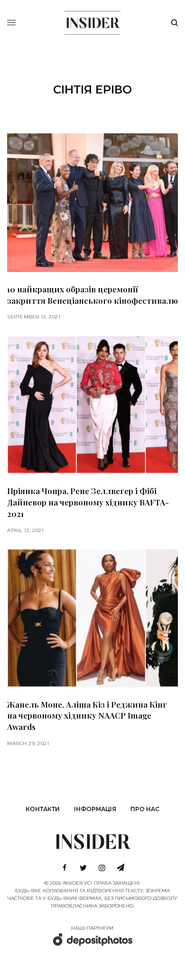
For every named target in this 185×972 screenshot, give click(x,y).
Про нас (144, 809)
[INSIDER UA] (92, 21)
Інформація (95, 809)
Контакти (43, 809)
